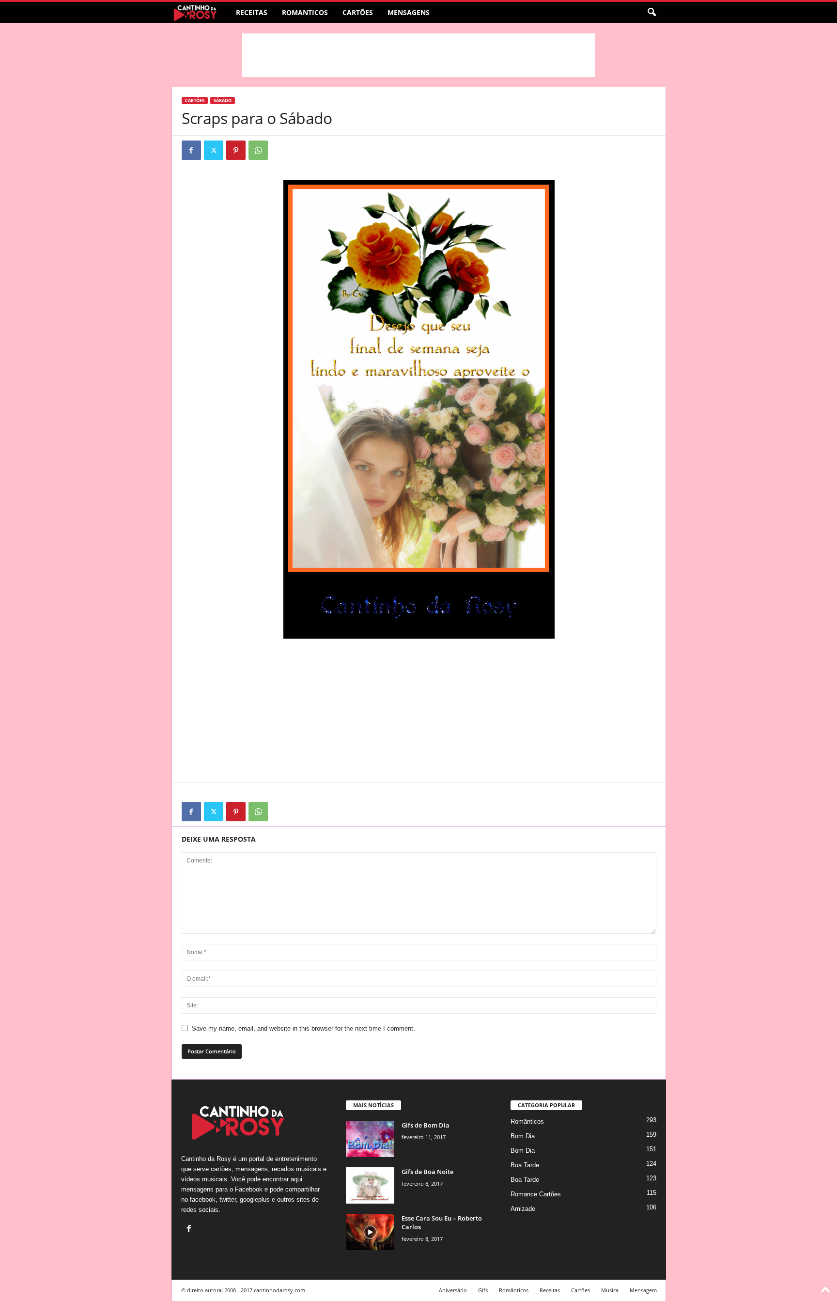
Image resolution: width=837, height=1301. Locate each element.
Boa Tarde (525, 1165)
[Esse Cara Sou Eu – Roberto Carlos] (370, 1232)
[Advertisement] (418, 55)
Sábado (223, 100)
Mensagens (409, 12)
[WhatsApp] (258, 150)
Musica (610, 1290)
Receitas (251, 12)
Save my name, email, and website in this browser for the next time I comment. (303, 1028)
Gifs (483, 1290)
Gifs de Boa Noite (427, 1171)
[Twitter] (213, 150)
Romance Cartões (536, 1194)
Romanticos (305, 12)
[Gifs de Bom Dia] (370, 1139)
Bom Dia (523, 1136)
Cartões (357, 12)
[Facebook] (191, 150)
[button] (651, 12)
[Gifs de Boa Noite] (370, 1185)
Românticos (527, 1121)
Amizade (523, 1208)
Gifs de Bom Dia (426, 1125)
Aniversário (453, 1290)
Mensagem (643, 1290)
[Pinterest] (236, 150)
